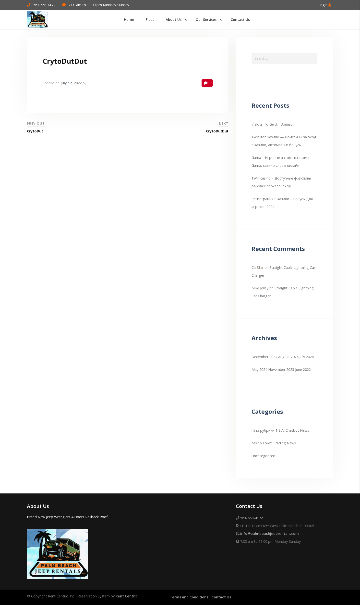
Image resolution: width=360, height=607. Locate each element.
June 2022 (303, 369)
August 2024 (288, 356)
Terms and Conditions (189, 597)
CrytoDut (35, 131)
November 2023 (281, 369)
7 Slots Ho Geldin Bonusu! (272, 124)
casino (257, 443)
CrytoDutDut (65, 61)
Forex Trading (274, 443)
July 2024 (307, 356)
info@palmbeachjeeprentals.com (269, 533)
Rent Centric (127, 596)
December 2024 (264, 356)
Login (323, 4)
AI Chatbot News (295, 430)
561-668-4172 (44, 4)
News (291, 443)
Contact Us (221, 597)
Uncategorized (263, 455)
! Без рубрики (263, 430)
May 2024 (259, 369)
